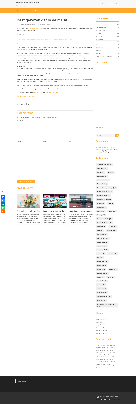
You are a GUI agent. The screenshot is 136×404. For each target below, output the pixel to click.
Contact (110, 4)
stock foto (101, 265)
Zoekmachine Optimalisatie (104, 56)
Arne (20, 24)
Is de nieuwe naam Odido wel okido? (55, 211)
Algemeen (99, 25)
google (100, 211)
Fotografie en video (101, 27)
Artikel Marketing (101, 319)
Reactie (20, 121)
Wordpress (99, 53)
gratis (112, 211)
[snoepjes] (19, 43)
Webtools (98, 50)
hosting (101, 215)
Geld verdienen (100, 30)
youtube (101, 300)
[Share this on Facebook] (3, 197)
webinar (101, 285)
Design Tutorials (100, 325)
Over (103, 4)
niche (51, 24)
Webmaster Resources (28, 2)
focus (100, 203)
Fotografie (101, 207)
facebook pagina (104, 199)
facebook (102, 184)
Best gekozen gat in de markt (25, 96)
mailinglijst (101, 234)
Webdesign (99, 45)
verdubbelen (102, 273)
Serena (98, 345)
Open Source (100, 39)
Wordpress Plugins (101, 327)
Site (70, 141)
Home (18, 10)
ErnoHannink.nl (37, 92)
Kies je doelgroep (104, 222)
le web (112, 226)
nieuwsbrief (102, 250)
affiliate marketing (104, 164)
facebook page (103, 195)
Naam (19, 141)
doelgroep (101, 176)
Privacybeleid (22, 381)
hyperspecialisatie (104, 219)
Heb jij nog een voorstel (23, 49)
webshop (101, 288)
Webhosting (99, 47)
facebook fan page (104, 191)
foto (110, 203)
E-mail (45, 141)
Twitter (112, 269)
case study (102, 168)
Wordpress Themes (101, 330)
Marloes (23, 34)
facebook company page (106, 188)
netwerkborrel (102, 242)
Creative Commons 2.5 (53, 92)
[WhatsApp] (3, 208)
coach (100, 172)
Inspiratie (98, 33)
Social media (99, 42)
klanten (101, 226)
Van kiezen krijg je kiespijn (36, 28)
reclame (100, 254)
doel (111, 172)
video (111, 277)
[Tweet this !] (3, 200)
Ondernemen (25, 10)
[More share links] (3, 211)
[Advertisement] (103, 95)
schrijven (112, 254)
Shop (117, 4)
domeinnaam (102, 180)
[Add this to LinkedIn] (3, 204)
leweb (100, 230)
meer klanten (102, 238)
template (101, 269)
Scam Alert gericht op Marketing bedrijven (28, 211)
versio (100, 277)
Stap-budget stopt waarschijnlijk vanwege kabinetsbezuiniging (81, 211)
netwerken (102, 246)
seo (99, 257)
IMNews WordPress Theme (112, 399)
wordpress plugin (103, 296)
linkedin (111, 230)
